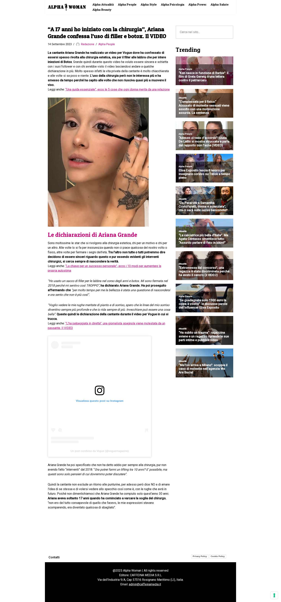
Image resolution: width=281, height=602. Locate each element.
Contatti (54, 557)
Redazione (87, 44)
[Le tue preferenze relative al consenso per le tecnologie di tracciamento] (274, 595)
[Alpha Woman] (67, 7)
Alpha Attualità (103, 4)
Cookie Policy (218, 556)
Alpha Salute (220, 4)
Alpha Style (149, 4)
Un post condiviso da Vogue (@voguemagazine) (100, 450)
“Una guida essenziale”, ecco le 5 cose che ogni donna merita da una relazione (117, 89)
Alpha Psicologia (172, 4)
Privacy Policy (200, 556)
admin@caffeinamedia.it (145, 584)
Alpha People (127, 4)
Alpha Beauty (102, 9)
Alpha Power (197, 4)
